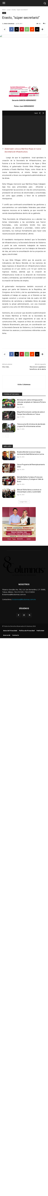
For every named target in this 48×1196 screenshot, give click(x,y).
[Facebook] (11, 29)
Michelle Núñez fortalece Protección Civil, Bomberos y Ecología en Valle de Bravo (30, 479)
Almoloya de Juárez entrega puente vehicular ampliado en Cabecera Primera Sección (31, 402)
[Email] (37, 29)
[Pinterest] (22, 29)
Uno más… (6, 367)
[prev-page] (3, 436)
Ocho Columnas (9, 23)
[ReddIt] (32, 29)
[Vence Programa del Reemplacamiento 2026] (8, 468)
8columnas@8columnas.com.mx (24, 599)
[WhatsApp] (27, 29)
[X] (16, 29)
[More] (42, 29)
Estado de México (8, 407)
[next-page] (7, 436)
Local (8, 10)
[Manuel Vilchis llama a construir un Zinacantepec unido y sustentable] (8, 493)
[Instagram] (24, 615)
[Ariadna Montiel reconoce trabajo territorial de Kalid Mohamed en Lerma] (8, 455)
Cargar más (23, 502)
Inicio (4, 10)
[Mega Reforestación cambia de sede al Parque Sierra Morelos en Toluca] (8, 415)
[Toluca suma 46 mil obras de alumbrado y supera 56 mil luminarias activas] (8, 427)
